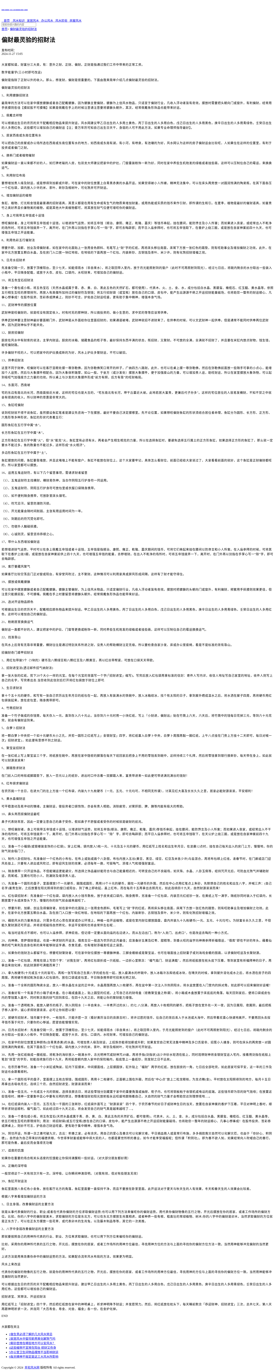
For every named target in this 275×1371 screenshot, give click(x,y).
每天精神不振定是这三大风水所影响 (33, 1356)
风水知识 (17, 20)
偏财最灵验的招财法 (23, 29)
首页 (5, 20)
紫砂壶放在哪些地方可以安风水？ (32, 1343)
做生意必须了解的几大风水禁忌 (30, 1334)
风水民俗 (60, 20)
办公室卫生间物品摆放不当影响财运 (33, 1352)
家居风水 (32, 20)
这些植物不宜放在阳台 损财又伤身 (32, 1347)
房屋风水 (74, 20)
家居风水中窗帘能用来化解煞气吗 (32, 1338)
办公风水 (46, 20)
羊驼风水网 (32, 1367)
